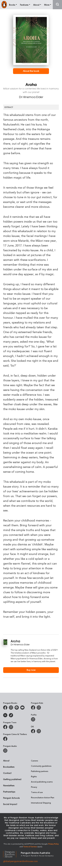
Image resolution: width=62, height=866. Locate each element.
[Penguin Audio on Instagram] (5, 751)
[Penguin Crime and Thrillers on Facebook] (5, 739)
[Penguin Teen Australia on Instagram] (11, 727)
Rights (34, 776)
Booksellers (8, 766)
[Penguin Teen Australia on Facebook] (5, 727)
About (6, 760)
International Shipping (41, 802)
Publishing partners (39, 771)
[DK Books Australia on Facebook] (33, 731)
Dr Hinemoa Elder (31, 97)
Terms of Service (30, 846)
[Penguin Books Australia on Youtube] (22, 707)
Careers (34, 760)
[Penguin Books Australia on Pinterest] (17, 707)
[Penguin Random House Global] (12, 854)
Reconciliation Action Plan (42, 797)
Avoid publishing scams (42, 781)
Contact (7, 773)
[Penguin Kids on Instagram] (39, 707)
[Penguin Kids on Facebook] (33, 707)
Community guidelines (41, 765)
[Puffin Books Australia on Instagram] (33, 719)
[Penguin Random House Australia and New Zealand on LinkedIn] (5, 715)
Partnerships (9, 791)
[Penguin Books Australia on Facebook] (5, 707)
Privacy (34, 786)
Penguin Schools (11, 797)
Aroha (15, 641)
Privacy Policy (53, 843)
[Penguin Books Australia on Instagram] (11, 707)
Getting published (12, 779)
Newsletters (8, 785)
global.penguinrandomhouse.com (20, 861)
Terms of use (37, 792)
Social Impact (10, 804)
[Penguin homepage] (4, 4)
